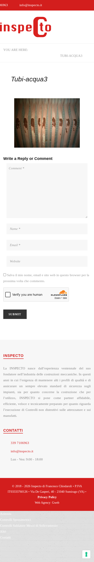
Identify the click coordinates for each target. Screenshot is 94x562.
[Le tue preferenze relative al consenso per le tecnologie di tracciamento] (86, 554)
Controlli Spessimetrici (31, 55)
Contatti (5, 537)
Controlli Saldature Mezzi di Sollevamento (29, 525)
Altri (3, 531)
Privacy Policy (47, 497)
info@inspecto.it (30, 5)
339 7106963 (20, 443)
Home (36, 50)
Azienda (5, 513)
